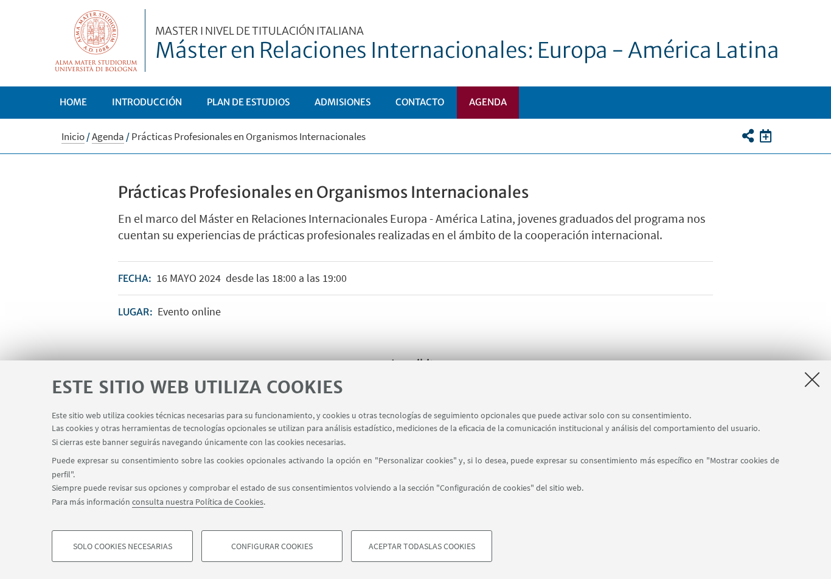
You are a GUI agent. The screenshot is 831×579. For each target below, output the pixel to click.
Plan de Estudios (248, 102)
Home (73, 102)
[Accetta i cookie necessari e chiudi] (812, 379)
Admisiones (342, 102)
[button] (747, 136)
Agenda (488, 102)
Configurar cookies (272, 546)
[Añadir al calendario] (765, 136)
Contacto (419, 102)
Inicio (73, 136)
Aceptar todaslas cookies (422, 546)
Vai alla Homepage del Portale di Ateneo (96, 40)
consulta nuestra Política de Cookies (197, 501)
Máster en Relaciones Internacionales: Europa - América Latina (467, 44)
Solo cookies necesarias (122, 546)
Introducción (147, 102)
